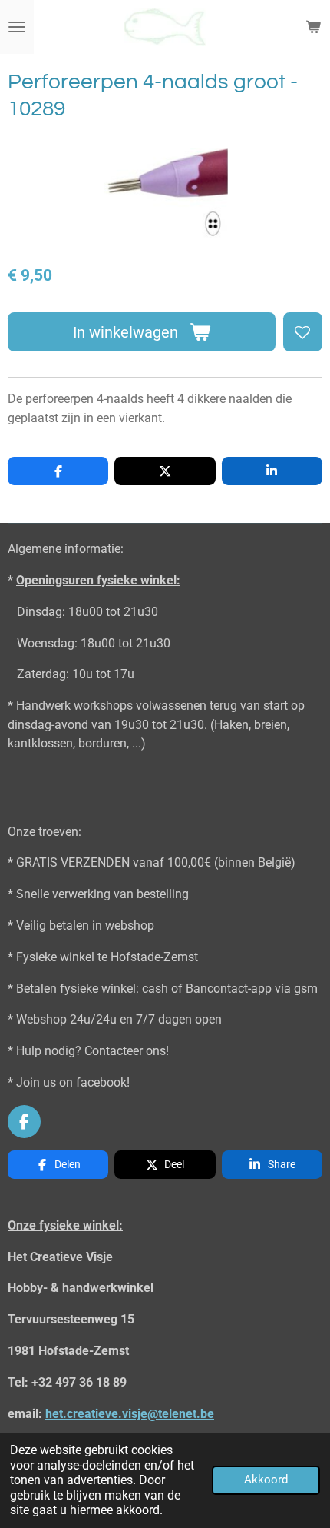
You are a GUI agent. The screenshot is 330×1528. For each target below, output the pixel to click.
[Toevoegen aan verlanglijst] (302, 331)
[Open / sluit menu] (17, 27)
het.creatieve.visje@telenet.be (129, 1413)
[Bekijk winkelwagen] (313, 27)
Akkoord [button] (266, 1479)
